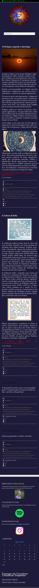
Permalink (7, 186)
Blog (6, 189)
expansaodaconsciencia (9, 193)
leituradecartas (26, 193)
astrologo (7, 191)
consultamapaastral (26, 191)
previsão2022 (20, 194)
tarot (30, 196)
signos (18, 196)
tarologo (26, 196)
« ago (3, 564)
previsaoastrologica (30, 194)
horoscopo (18, 193)
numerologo (13, 194)
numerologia (6, 194)
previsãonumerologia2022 (9, 196)
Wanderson (9, 184)
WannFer (8, 352)
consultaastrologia (15, 191)
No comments (9, 199)
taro (22, 196)
